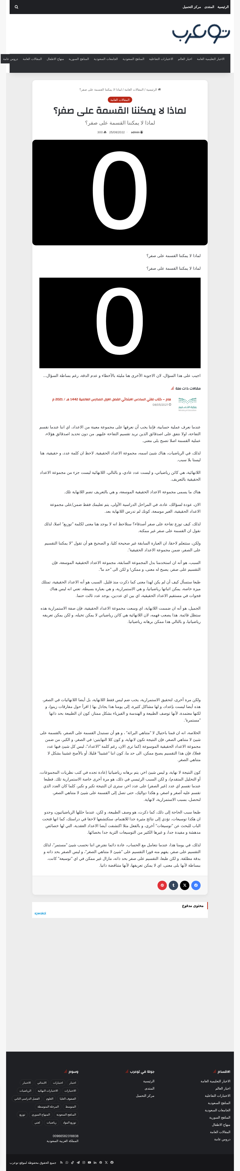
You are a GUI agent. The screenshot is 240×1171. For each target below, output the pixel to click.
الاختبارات (70, 1090)
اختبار (72, 1082)
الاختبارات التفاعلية (161, 59)
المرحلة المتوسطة (48, 1106)
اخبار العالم (185, 59)
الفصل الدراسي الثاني (27, 1098)
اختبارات (58, 1082)
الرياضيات (25, 1090)
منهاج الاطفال (55, 59)
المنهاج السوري (41, 1114)
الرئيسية (223, 7)
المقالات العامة (32, 59)
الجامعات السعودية (106, 59)
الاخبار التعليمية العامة (211, 59)
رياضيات (51, 1122)
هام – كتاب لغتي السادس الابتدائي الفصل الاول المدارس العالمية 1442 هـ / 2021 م (111, 399)
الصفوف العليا (68, 1098)
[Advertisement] (120, 663)
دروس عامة (10, 59)
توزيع (22, 1114)
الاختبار (26, 1082)
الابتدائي (41, 1082)
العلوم (49, 1098)
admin (135, 132)
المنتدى (209, 7)
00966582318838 (66, 1136)
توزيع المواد (69, 1122)
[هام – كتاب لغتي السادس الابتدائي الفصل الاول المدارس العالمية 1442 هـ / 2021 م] (187, 404)
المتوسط (70, 1106)
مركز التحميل (192, 7)
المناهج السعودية (133, 59)
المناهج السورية (79, 59)
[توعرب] (201, 33)
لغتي (37, 1122)
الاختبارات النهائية (48, 1090)
